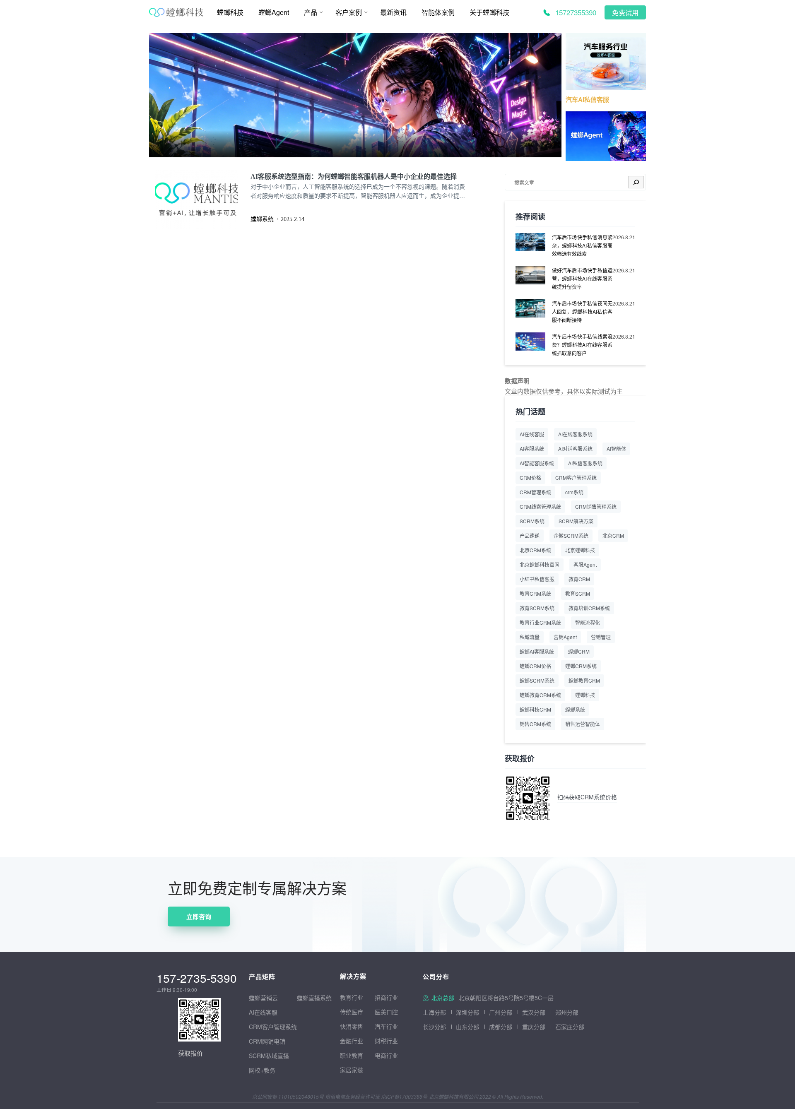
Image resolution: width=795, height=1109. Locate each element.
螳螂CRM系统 (581, 665)
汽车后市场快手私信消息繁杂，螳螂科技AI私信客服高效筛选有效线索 (582, 245)
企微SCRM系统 (571, 535)
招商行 (383, 997)
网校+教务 (262, 1070)
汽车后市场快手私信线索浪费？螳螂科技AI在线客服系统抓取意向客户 (582, 344)
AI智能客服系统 (537, 463)
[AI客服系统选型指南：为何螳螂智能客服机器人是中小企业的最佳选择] (203, 199)
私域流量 (530, 636)
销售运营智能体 (582, 723)
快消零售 (351, 1026)
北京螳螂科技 (580, 549)
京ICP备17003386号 (404, 1096)
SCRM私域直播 (269, 1055)
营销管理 (601, 636)
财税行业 (386, 1041)
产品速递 (530, 535)
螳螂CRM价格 (535, 665)
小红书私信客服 (537, 578)
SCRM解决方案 (576, 520)
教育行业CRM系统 (540, 622)
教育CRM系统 (535, 593)
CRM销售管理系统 (596, 506)
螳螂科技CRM (535, 709)
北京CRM (613, 535)
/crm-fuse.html (168, 38)
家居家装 (351, 1070)
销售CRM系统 (535, 723)
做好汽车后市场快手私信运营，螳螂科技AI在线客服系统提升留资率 (582, 278)
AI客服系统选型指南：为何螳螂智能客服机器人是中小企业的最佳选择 (354, 176)
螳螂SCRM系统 (537, 680)
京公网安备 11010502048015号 (288, 1096)
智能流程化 (587, 622)
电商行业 (386, 1055)
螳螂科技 (585, 694)
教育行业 (351, 997)
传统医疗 (351, 1012)
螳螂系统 (575, 709)
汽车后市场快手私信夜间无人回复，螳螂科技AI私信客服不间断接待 (582, 311)
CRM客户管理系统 (576, 477)
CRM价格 (530, 477)
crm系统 (574, 492)
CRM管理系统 (535, 492)
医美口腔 (386, 1012)
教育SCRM (577, 593)
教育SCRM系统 (537, 607)
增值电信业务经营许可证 (352, 1096)
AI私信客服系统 (585, 463)
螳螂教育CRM (584, 680)
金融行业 (351, 1041)
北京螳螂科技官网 (539, 564)
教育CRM (579, 578)
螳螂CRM (579, 651)
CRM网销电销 (267, 1041)
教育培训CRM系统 (589, 607)
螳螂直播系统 (314, 998)
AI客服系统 (532, 448)
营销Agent (565, 636)
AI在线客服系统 (575, 434)
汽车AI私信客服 (587, 99)
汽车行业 (386, 1026)
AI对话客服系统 (575, 448)
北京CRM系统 (535, 549)
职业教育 (351, 1055)
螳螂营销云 (263, 998)
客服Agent (585, 564)
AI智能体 (616, 448)
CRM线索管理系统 (540, 506)
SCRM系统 (532, 520)
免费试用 (625, 13)
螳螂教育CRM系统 (540, 694)
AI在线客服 (532, 434)
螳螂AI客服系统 (537, 651)
